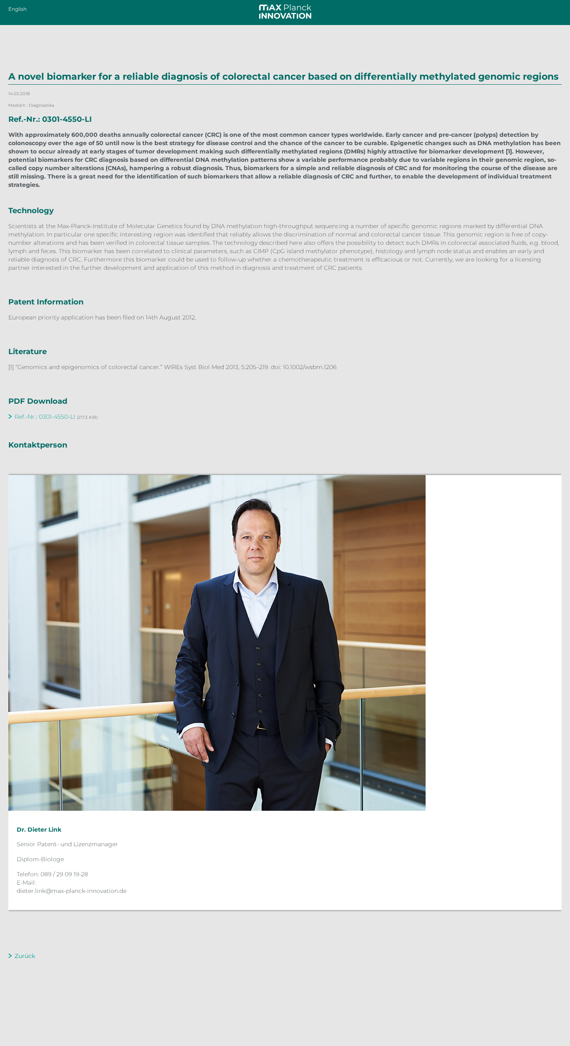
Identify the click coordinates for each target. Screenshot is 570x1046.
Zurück (25, 956)
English (17, 9)
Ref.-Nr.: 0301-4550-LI (45, 416)
